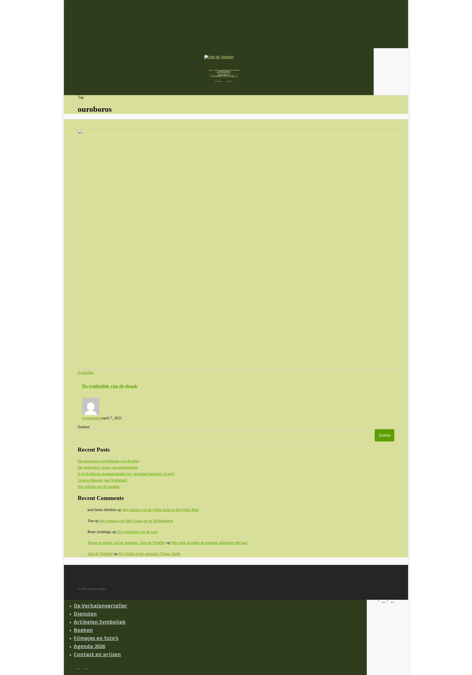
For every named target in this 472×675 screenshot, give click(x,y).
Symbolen (85, 372)
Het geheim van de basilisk (98, 486)
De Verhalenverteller (100, 605)
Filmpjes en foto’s (96, 638)
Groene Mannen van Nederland (102, 480)
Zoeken (83, 427)
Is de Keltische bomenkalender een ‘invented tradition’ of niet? (126, 474)
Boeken (83, 630)
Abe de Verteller (100, 554)
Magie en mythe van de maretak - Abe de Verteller (126, 543)
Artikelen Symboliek (100, 621)
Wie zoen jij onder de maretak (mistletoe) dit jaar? (209, 543)
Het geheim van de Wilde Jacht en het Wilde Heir (160, 510)
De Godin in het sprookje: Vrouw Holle (149, 554)
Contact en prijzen (97, 654)
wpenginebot (92, 418)
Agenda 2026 (89, 646)
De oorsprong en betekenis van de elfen (108, 461)
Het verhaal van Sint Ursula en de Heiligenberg (136, 521)
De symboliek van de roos (137, 532)
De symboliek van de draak (109, 386)
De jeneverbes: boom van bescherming (108, 467)
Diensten (85, 613)
